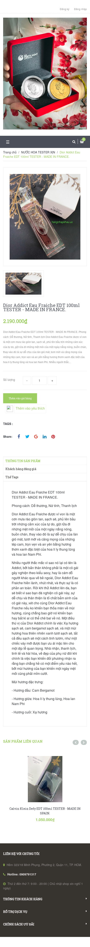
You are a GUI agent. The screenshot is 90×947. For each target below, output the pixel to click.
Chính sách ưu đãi (18, 924)
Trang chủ (10, 152)
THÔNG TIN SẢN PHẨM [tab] (22, 461)
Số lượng (9, 379)
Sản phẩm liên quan (22, 741)
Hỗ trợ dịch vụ (15, 912)
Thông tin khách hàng (22, 899)
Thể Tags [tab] (11, 477)
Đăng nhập (80, 9)
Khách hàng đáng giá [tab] (20, 469)
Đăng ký (64, 9)
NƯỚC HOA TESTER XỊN (38, 152)
